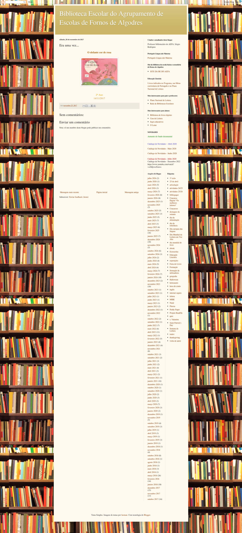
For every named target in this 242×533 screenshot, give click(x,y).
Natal (172, 302)
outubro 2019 (153, 423)
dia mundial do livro (176, 243)
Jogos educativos (156, 121)
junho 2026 (152, 181)
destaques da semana (175, 212)
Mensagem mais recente (69, 192)
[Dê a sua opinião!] (86, 105)
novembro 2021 (154, 348)
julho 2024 (152, 257)
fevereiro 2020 (153, 407)
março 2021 (152, 374)
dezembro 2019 (154, 414)
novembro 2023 (154, 284)
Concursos (174, 208)
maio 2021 (152, 367)
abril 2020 (152, 401)
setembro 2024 (153, 254)
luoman (124, 515)
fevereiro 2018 (153, 478)
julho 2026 (152, 178)
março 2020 (152, 404)
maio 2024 (152, 264)
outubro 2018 (153, 455)
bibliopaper (174, 195)
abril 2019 (152, 433)
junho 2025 (152, 217)
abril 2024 (152, 267)
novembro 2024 (154, 245)
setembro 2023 (153, 293)
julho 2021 (152, 361)
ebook (172, 248)
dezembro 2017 (154, 487)
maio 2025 (152, 220)
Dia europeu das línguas (176, 230)
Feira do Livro (175, 264)
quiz (171, 316)
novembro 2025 (154, 204)
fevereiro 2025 (153, 230)
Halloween (174, 279)
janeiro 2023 (153, 306)
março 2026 (152, 191)
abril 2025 (152, 223)
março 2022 (152, 335)
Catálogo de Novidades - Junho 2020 (162, 153)
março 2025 (152, 227)
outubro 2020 (153, 387)
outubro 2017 (153, 499)
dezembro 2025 (154, 201)
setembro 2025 (153, 213)
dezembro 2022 (154, 309)
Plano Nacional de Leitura (160, 100)
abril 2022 (152, 332)
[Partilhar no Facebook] (91, 105)
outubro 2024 (153, 250)
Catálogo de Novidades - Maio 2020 (162, 148)
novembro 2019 (154, 417)
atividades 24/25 (176, 188)
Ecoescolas (174, 251)
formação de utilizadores (174, 271)
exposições (174, 260)
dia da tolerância (173, 224)
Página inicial (101, 192)
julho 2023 (152, 296)
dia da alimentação (174, 218)
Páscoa (172, 306)
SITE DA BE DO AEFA (160, 71)
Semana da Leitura (174, 329)
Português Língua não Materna (160, 57)
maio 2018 (152, 468)
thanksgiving (175, 337)
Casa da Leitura (156, 118)
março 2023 (152, 303)
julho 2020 (152, 394)
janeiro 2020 (153, 411)
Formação (174, 267)
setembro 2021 (153, 357)
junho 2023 (152, 299)
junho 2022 (152, 325)
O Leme (153, 125)
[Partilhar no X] (89, 105)
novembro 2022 (154, 313)
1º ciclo (173, 178)
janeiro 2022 (153, 342)
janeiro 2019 (153, 443)
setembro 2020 (153, 391)
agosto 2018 (152, 462)
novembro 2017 (154, 493)
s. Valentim (174, 319)
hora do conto (175, 286)
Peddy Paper (175, 309)
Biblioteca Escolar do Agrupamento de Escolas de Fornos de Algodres (111, 18)
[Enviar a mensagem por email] (83, 105)
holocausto (174, 282)
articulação (174, 184)
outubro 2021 (153, 354)
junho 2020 (152, 397)
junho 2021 (152, 364)
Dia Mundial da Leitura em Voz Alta (176, 237)
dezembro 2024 (154, 239)
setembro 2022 (153, 322)
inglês (172, 289)
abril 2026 (152, 188)
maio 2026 (152, 184)
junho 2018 (152, 465)
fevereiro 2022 (153, 338)
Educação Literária (173, 256)
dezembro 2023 (154, 280)
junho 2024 (152, 260)
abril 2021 (152, 371)
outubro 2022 (153, 318)
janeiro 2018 (153, 484)
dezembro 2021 (154, 345)
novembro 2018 (154, 450)
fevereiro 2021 (153, 377)
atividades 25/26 (176, 191)
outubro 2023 (153, 289)
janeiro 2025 (153, 236)
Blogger (147, 515)
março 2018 (152, 475)
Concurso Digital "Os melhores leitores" (174, 201)
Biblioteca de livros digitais (161, 115)
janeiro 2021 (153, 381)
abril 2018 (152, 472)
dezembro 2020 (154, 384)
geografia (173, 276)
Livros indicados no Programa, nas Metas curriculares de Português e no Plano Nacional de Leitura (164, 86)
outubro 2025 (153, 210)
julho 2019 (152, 430)
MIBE (172, 299)
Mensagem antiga (132, 192)
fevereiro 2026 (153, 195)
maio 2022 (152, 328)
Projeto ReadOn (176, 313)
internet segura (175, 293)
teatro (172, 334)
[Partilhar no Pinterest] (94, 105)
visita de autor (175, 340)
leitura (172, 296)
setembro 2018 (153, 458)
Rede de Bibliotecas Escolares (162, 103)
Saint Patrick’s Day (175, 323)
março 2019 (152, 436)
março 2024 (152, 270)
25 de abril (174, 181)
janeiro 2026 (153, 198)
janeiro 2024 (153, 277)
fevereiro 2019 (153, 439)
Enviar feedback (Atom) (79, 197)
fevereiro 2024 (153, 274)
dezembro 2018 (154, 446)
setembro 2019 (153, 426)
